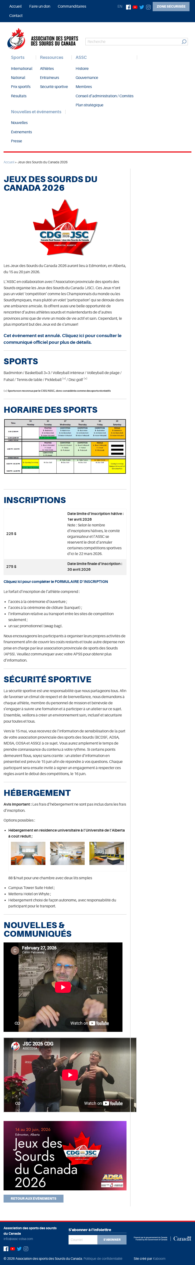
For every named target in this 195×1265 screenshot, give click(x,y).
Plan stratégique (89, 105)
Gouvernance (87, 78)
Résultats (18, 96)
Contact (16, 16)
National (18, 78)
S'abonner (112, 1239)
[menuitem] (15, 6)
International (21, 69)
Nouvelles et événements (36, 112)
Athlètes (47, 69)
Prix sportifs (20, 87)
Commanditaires (72, 6)
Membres (84, 87)
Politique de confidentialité (102, 1258)
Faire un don (39, 6)
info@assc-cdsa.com (18, 1239)
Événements (21, 132)
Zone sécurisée (171, 6)
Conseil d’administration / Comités (104, 96)
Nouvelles (19, 123)
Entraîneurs (49, 78)
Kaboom (159, 1258)
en (119, 6)
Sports (17, 57)
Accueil (15, 6)
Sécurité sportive (54, 87)
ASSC (81, 57)
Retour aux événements (33, 1198)
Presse (16, 141)
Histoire (82, 69)
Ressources (51, 57)
